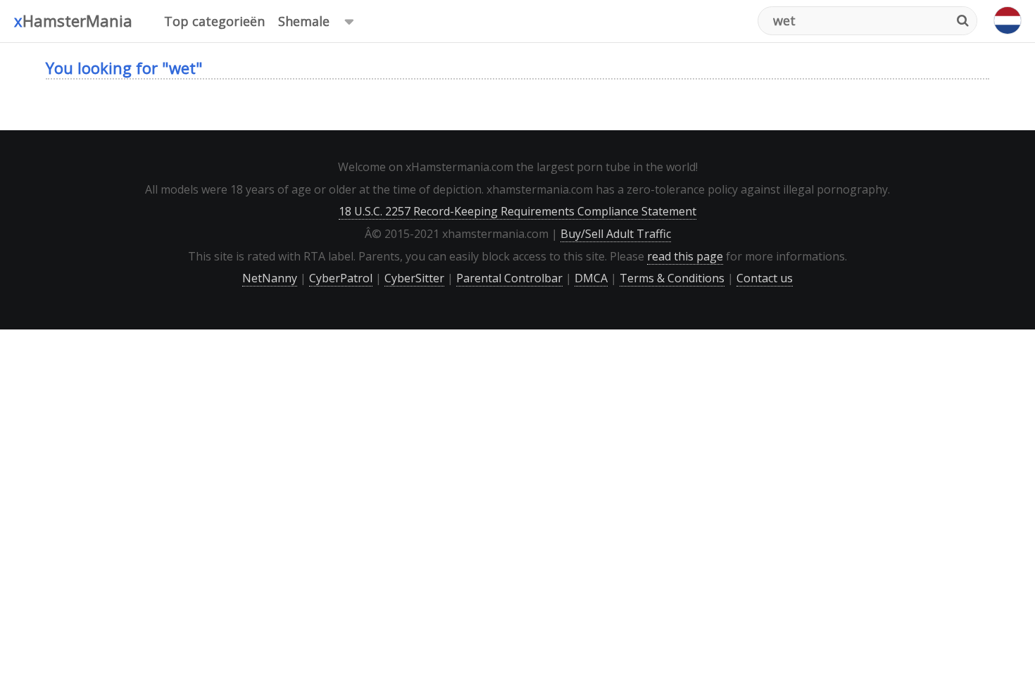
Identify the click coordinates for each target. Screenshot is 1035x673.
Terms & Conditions (672, 278)
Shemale (304, 21)
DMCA (591, 278)
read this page (685, 256)
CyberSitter (414, 278)
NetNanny (269, 278)
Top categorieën (214, 21)
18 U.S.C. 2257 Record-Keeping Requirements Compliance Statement (517, 211)
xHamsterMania (73, 20)
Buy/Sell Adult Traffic (615, 233)
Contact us (764, 278)
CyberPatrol (340, 278)
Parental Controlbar (509, 278)
